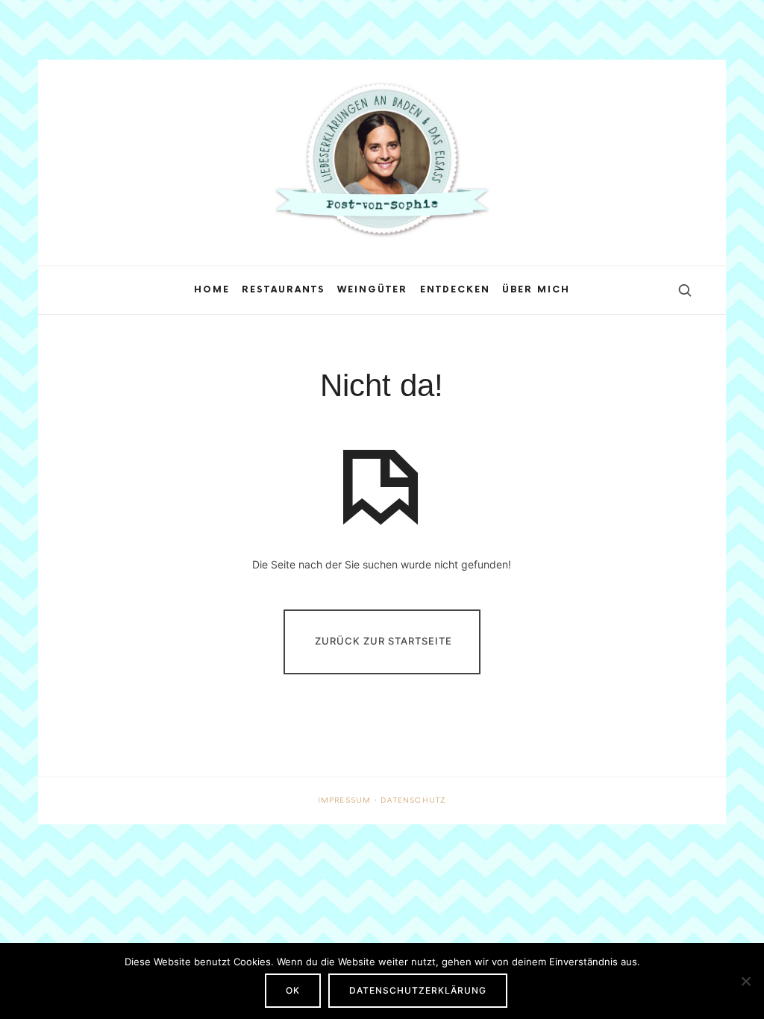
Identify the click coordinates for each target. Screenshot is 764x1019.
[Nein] (745, 980)
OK (293, 990)
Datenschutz (413, 800)
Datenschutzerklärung (417, 990)
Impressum (345, 800)
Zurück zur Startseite (383, 641)
